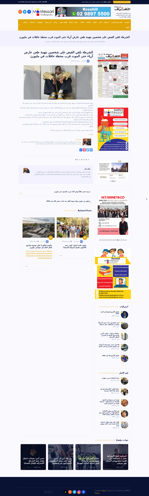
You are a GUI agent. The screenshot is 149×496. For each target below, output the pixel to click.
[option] (115, 457)
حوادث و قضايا (73, 22)
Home (103, 41)
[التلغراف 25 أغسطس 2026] (113, 75)
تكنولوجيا (40, 22)
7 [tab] (113, 240)
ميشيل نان (76, 241)
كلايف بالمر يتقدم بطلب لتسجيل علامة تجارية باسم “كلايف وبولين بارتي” (109, 424)
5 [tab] (117, 240)
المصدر (91, 134)
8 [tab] (111, 240)
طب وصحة (48, 22)
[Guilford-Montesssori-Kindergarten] (113, 129)
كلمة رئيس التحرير (116, 22)
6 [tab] (115, 240)
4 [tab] (119, 240)
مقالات (82, 22)
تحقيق (127, 27)
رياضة (55, 22)
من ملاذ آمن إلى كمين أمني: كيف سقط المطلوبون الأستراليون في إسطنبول (88, 461)
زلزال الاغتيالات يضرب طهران (110, 378)
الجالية (88, 22)
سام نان (84, 61)
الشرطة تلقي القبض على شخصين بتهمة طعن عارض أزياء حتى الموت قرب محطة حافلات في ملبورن (74, 41)
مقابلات (25, 22)
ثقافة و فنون (63, 22)
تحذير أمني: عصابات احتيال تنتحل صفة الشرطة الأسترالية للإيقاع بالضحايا (61, 461)
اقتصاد (94, 22)
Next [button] (126, 169)
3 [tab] (121, 240)
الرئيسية (127, 22)
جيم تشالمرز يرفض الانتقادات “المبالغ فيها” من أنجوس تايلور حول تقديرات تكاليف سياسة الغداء (109, 412)
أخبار (100, 22)
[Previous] (22, 440)
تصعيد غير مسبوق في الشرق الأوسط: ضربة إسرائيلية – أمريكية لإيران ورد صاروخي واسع (109, 401)
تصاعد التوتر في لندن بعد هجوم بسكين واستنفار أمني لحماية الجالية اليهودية (115, 461)
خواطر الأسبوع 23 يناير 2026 (110, 355)
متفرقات (32, 22)
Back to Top (48, 491)
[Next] (25, 440)
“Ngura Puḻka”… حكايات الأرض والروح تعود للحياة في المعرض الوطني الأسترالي (109, 335)
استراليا (106, 22)
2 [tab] (123, 240)
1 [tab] (125, 240)
